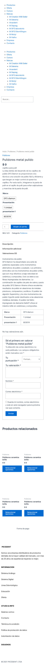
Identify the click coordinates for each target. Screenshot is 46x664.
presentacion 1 (9, 211)
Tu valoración (13, 365)
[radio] (9, 198)
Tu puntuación (12, 359)
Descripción (7, 244)
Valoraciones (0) (9, 253)
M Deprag (22, 26)
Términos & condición (10, 624)
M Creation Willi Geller (18, 17)
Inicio (4, 151)
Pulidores (11, 151)
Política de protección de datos (14, 630)
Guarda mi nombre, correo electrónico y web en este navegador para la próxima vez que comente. (23, 405)
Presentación (8, 202)
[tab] (23, 244)
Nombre (10, 381)
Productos (11, 5)
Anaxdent (13, 23)
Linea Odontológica (9, 585)
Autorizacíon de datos (10, 636)
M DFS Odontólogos (17, 31)
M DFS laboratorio (16, 29)
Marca (5, 193)
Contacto (10, 43)
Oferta (9, 8)
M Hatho (13, 37)
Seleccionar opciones (10, 469)
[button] (23, 48)
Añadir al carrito (20, 227)
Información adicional (11, 249)
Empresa (10, 40)
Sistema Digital (7, 579)
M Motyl (12, 34)
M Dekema (13, 20)
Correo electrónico (14, 392)
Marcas (10, 14)
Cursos (10, 11)
